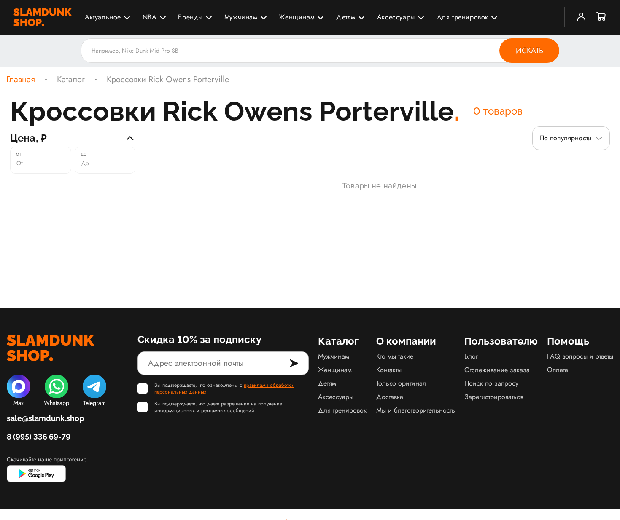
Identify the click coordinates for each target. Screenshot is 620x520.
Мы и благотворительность (415, 410)
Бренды (190, 17)
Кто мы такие (394, 356)
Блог (471, 356)
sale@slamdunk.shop (45, 418)
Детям (346, 17)
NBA (150, 17)
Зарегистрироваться (493, 397)
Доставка (389, 397)
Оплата (557, 370)
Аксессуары (396, 17)
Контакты (389, 370)
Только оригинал (401, 383)
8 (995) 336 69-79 (38, 436)
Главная (20, 79)
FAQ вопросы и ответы (580, 356)
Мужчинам (241, 17)
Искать (529, 50)
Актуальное (103, 17)
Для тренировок (462, 17)
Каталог (71, 79)
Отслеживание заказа (497, 370)
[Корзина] (601, 17)
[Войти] (581, 17)
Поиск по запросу (491, 383)
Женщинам (297, 17)
